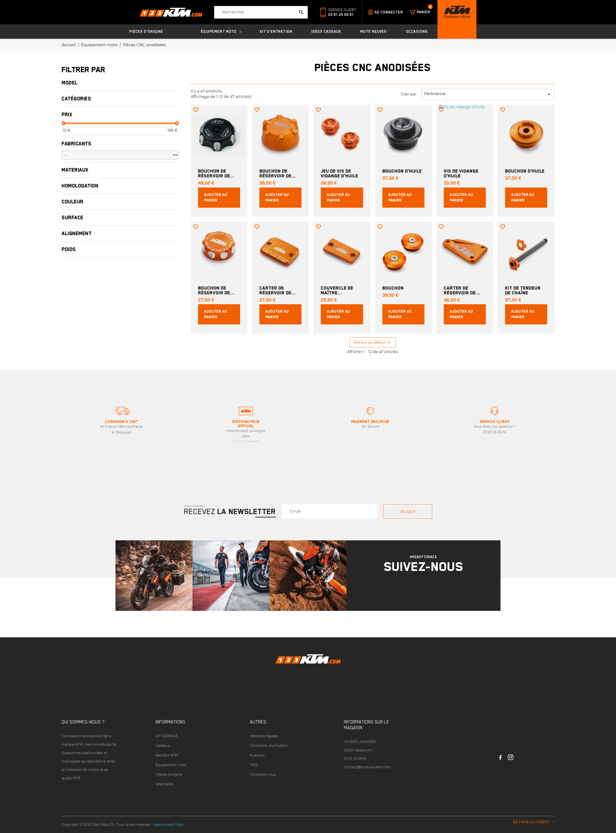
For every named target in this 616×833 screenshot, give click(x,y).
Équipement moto (171, 765)
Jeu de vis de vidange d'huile (339, 173)
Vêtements (164, 784)
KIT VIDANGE (167, 736)
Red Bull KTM (167, 755)
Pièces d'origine (169, 774)
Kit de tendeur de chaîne (523, 290)
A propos (257, 755)
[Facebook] (430, 589)
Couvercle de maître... (337, 290)
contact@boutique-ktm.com (367, 767)
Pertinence (488, 94)
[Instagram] (417, 589)
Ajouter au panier (215, 197)
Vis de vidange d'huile (461, 173)
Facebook (500, 755)
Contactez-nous (263, 774)
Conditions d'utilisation (269, 745)
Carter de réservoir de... (277, 290)
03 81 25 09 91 (341, 15)
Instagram (510, 755)
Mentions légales (264, 736)
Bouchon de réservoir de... (216, 173)
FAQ (253, 765)
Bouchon (393, 288)
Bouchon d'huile (402, 171)
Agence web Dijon (168, 824)
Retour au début (373, 342)
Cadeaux (163, 745)
